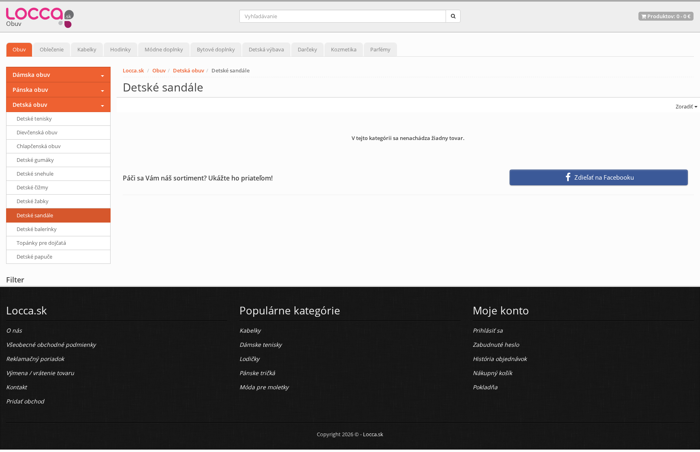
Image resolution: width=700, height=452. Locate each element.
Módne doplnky (164, 49)
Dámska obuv (31, 75)
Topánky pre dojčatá (41, 242)
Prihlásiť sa (488, 330)
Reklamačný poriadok (35, 359)
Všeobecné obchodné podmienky (51, 344)
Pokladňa (485, 387)
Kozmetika (343, 49)
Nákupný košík (492, 373)
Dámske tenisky (260, 344)
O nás (14, 330)
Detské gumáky (35, 159)
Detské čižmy (32, 187)
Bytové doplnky (216, 49)
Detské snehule (35, 173)
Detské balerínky (37, 229)
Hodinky (120, 49)
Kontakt (16, 387)
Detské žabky (33, 201)
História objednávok (500, 359)
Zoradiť (684, 106)
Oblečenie (52, 49)
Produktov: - (668, 16)
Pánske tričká (257, 373)
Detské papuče (34, 256)
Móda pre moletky (263, 387)
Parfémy (380, 49)
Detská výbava (266, 49)
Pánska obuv (30, 89)
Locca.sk (133, 70)
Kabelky (86, 49)
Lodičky (249, 359)
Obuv (19, 49)
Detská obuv (188, 70)
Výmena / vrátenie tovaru (40, 373)
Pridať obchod (25, 401)
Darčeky (307, 49)
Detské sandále (35, 215)
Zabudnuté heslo (496, 344)
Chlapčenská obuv (39, 146)
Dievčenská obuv (37, 132)
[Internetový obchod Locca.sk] (40, 16)
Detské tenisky (34, 118)
